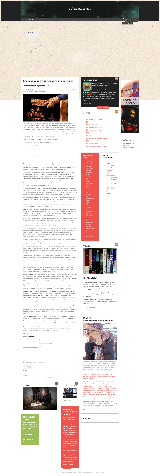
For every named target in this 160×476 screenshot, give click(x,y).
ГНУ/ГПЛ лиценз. (100, 472)
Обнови (25, 370)
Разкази (30, 89)
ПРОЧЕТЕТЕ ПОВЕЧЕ (103, 107)
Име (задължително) (44, 339)
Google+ (128, 23)
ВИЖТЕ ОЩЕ (90, 237)
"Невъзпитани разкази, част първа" (97, 146)
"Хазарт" (90, 135)
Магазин (109, 190)
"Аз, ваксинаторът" (93, 143)
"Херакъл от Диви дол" (94, 132)
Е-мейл (76, 89)
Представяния (111, 175)
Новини (109, 161)
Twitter (123, 23)
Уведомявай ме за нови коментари (34, 362)
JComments (50, 377)
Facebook (126, 23)
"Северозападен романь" (95, 119)
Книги (108, 163)
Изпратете (26, 375)
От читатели (110, 188)
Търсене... (127, 19)
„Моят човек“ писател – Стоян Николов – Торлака (98, 321)
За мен (109, 193)
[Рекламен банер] (130, 132)
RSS (131, 23)
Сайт (40, 346)
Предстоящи (114, 177)
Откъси (113, 167)
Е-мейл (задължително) (45, 343)
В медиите (110, 186)
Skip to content (44, 19)
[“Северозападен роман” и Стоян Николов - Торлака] (70, 397)
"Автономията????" (93, 122)
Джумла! (80, 472)
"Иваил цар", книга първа (95, 127)
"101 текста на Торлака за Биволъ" (97, 138)
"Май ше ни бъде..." (93, 124)
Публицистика (111, 173)
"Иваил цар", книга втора (95, 130)
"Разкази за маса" (93, 141)
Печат (73, 89)
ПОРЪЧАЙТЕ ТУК (92, 307)
